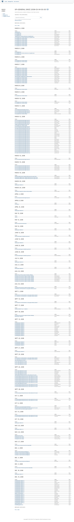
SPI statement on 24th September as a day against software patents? (25, 288)
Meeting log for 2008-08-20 (19, 268)
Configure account (6, 16)
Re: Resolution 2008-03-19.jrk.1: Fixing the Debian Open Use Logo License (26, 177)
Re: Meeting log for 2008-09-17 (19, 322)
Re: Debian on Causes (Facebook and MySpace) (22, 452)
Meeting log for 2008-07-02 (19, 262)
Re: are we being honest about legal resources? (22, 110)
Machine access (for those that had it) (20, 223)
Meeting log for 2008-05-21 (19, 229)
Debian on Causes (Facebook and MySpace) (21, 451)
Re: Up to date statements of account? (21, 361)
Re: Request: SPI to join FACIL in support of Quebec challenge (24, 279)
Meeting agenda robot (18, 503)
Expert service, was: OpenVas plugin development (23, 406)
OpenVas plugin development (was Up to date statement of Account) (25, 374)
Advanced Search (18, 20)
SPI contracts (17, 204)
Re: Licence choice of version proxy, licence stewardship (23, 467)
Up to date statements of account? (20, 360)
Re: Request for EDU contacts (19, 436)
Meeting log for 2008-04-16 (19, 210)
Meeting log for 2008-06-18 (19, 242)
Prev (16, 25)
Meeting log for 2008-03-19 (19, 184)
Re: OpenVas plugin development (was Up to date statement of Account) (26, 377)
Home (6, 1)
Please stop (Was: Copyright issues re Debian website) (23, 76)
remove (16, 217)
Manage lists (10, 1)
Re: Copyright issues (18, 33)
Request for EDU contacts (19, 435)
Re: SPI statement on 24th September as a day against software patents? (26, 295)
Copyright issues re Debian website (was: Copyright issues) (24, 36)
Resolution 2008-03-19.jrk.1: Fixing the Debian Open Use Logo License (26, 176)
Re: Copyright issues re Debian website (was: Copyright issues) (24, 37)
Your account (16, 1)
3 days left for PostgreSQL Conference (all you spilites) (23, 191)
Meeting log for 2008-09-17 (19, 316)
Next (18, 25)
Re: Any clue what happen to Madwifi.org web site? (23, 249)
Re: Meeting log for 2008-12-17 (19, 480)
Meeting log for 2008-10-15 (19, 422)
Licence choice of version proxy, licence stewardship (23, 445)
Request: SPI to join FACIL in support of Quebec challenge (24, 274)
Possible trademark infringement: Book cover (22, 124)
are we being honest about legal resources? (22, 109)
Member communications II (19, 493)
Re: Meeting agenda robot (19, 504)
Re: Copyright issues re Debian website (21, 38)
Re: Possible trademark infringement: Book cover (22, 128)
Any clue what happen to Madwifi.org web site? (22, 236)
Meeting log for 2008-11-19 (19, 429)
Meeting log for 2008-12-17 (19, 474)
